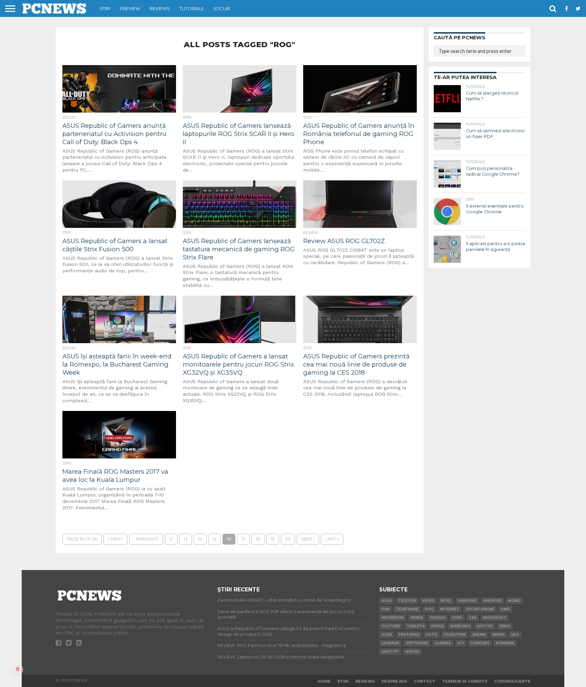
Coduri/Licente (512, 681)
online (479, 634)
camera (442, 643)
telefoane (407, 609)
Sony (457, 617)
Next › (308, 539)
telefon (407, 600)
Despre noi (394, 681)
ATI (460, 643)
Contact (424, 681)
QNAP (504, 626)
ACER (387, 634)
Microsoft (494, 617)
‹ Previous (146, 539)
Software (417, 643)
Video (428, 600)
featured (408, 634)
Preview (130, 8)
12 (171, 539)
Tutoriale (191, 8)
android (492, 600)
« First (115, 539)
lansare (390, 643)
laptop (485, 626)
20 (288, 539)
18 (258, 539)
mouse (412, 651)
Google (438, 617)
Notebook (393, 617)
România (505, 643)
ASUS (387, 600)
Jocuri (221, 8)
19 (273, 539)
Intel (446, 600)
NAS (515, 634)
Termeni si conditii (464, 681)
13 (185, 539)
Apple (437, 626)
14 (200, 539)
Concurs (479, 643)
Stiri (105, 8)
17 (243, 539)
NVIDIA (416, 617)
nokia (498, 634)
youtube (391, 626)
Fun (385, 609)
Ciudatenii (455, 634)
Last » (332, 539)
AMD (505, 609)
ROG (429, 609)
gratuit (390, 651)
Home (324, 681)
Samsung (467, 600)
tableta (416, 626)
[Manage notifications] (17, 669)
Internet (449, 609)
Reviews (160, 8)
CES (472, 617)
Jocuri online (480, 609)
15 (214, 539)
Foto (431, 634)
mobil (514, 600)
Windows (460, 626)
